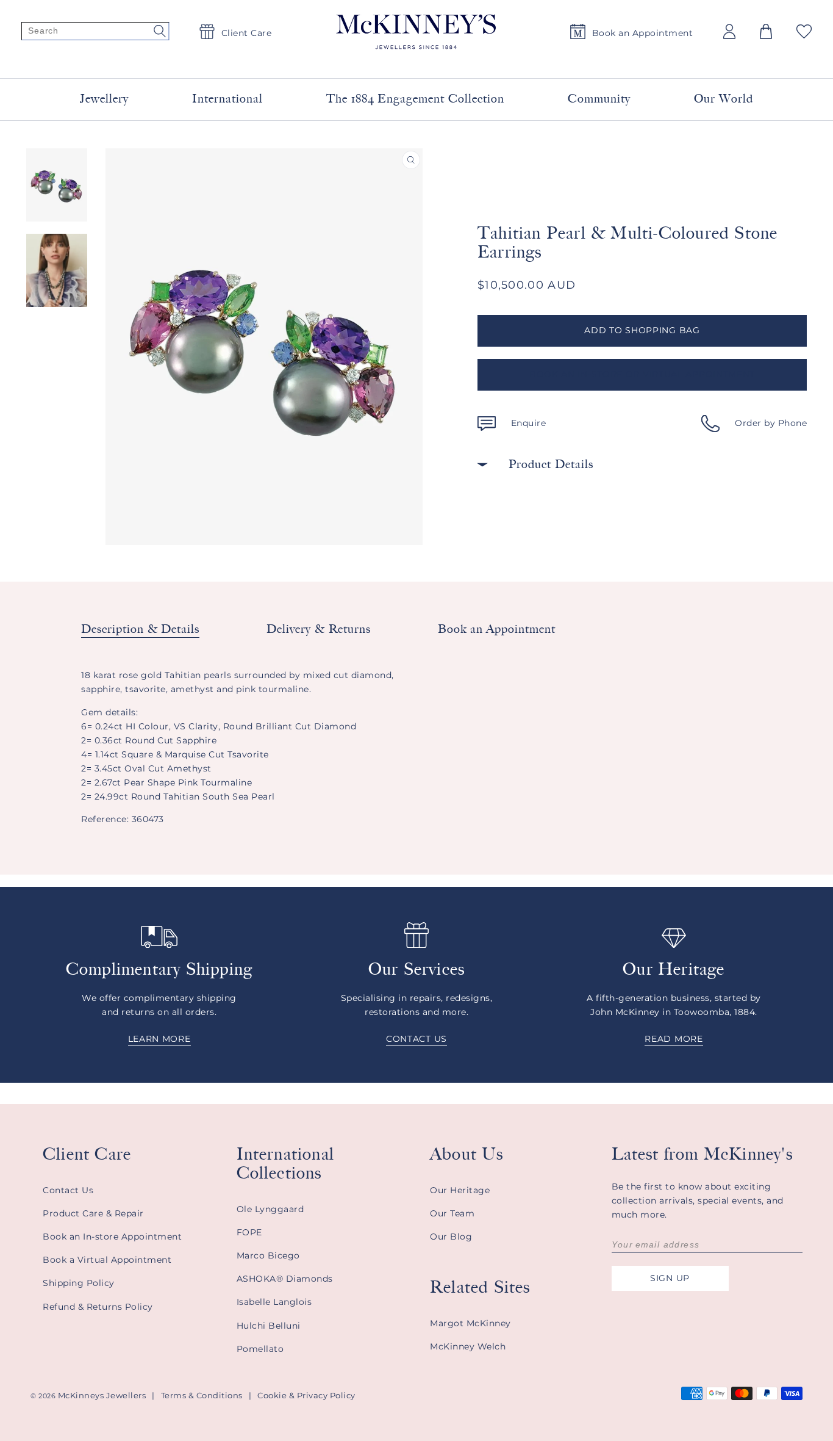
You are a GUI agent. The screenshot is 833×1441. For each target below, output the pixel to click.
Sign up (670, 1278)
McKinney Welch (468, 1346)
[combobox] (402, 60)
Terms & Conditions (202, 1395)
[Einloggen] (729, 31)
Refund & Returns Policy (98, 1306)
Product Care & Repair (93, 1213)
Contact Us (68, 1190)
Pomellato (260, 1348)
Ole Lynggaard (270, 1209)
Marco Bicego (268, 1255)
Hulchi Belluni (269, 1325)
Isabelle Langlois (274, 1301)
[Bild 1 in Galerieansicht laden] (56, 185)
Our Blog (451, 1236)
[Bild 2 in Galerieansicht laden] (56, 270)
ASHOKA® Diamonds (285, 1278)
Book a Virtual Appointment (107, 1259)
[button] (766, 31)
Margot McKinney (470, 1323)
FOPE (249, 1232)
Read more (674, 1038)
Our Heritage (460, 1190)
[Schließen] (564, 60)
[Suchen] (95, 32)
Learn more (159, 1038)
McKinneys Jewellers (102, 1395)
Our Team (452, 1213)
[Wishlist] (804, 31)
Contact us (416, 1038)
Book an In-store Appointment (112, 1236)
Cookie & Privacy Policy (306, 1395)
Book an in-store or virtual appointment (642, 374)
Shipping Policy (79, 1282)
